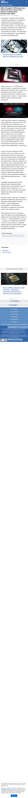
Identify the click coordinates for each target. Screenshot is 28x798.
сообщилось (8, 86)
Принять (14, 795)
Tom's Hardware (6, 252)
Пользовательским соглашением (9, 789)
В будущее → (14, 305)
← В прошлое (14, 301)
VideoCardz (5, 250)
